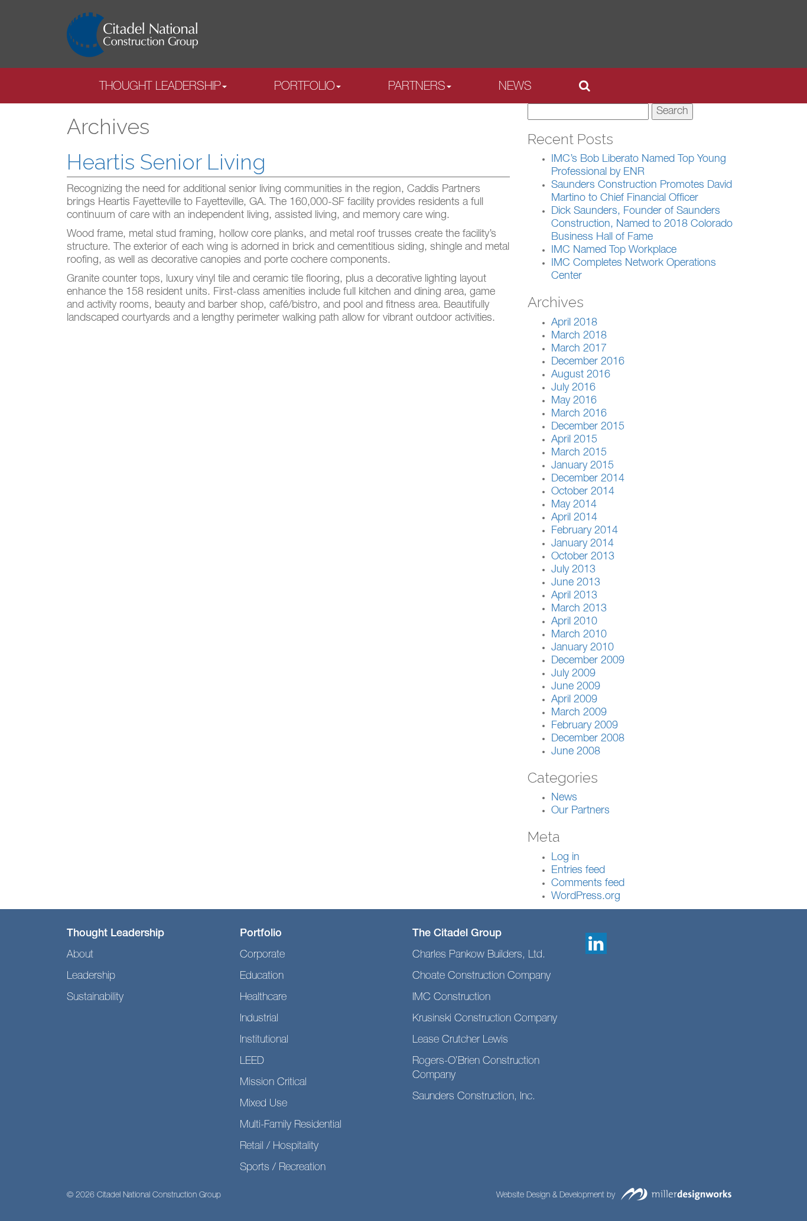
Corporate (262, 955)
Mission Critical (273, 1082)
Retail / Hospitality (279, 1146)
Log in (565, 857)
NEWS (515, 87)
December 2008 (587, 739)
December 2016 (587, 362)
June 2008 (575, 752)
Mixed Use (263, 1104)
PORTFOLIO (304, 87)
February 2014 (584, 531)
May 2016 (574, 401)
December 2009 (587, 661)
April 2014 (574, 518)
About (80, 955)
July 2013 (573, 570)
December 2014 (587, 479)
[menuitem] (163, 86)
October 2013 (582, 557)
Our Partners (580, 811)
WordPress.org (585, 896)
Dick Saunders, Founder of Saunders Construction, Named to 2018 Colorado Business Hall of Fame (642, 224)
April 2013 (574, 596)
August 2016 (580, 375)
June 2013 (575, 583)
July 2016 (573, 388)
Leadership (91, 976)
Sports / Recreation (283, 1168)
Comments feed (587, 883)
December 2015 (587, 427)
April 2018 (574, 323)
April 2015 (574, 440)
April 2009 (574, 700)
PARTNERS (416, 87)
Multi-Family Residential (290, 1125)
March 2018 (579, 336)
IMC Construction (451, 997)
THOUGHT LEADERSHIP (160, 87)
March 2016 (579, 414)
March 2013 (579, 609)
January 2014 (582, 544)
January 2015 (582, 466)
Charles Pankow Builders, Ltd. (478, 955)
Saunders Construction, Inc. (473, 1097)
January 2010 (582, 648)
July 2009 (573, 674)
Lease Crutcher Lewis (460, 1040)
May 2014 (574, 505)
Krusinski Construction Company (484, 1019)
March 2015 (579, 453)
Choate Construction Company (481, 976)
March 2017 (579, 349)
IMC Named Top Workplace (613, 250)
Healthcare (263, 997)
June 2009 (575, 687)
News (564, 798)
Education (262, 976)
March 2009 (579, 713)
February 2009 (584, 726)
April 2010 (574, 622)
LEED (252, 1061)
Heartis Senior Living (166, 161)
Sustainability (95, 997)
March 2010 (579, 635)
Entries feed (578, 870)
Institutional (264, 1040)
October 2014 (582, 492)
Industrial (259, 1019)
